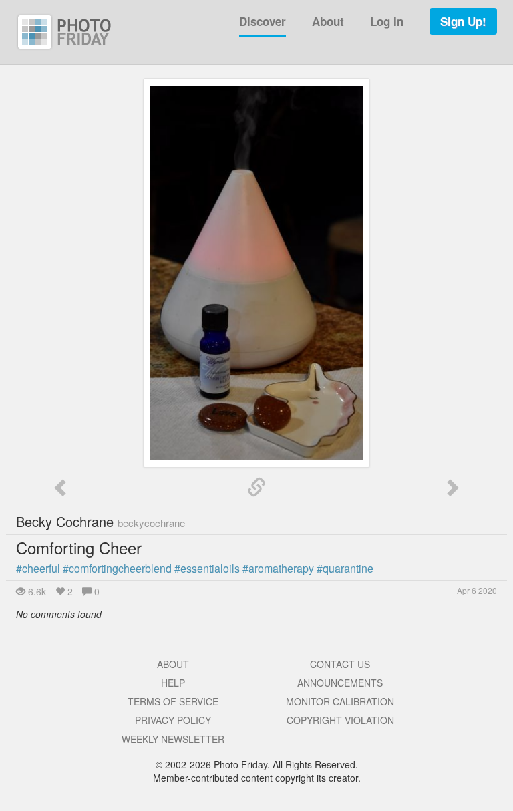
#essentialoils (207, 568)
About (328, 21)
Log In (386, 21)
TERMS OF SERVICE (173, 701)
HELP (173, 682)
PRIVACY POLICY (173, 720)
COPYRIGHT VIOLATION (340, 720)
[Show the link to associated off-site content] (256, 487)
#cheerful (38, 568)
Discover (262, 21)
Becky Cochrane (100, 521)
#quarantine (345, 568)
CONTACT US (340, 664)
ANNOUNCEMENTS (340, 682)
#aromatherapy (278, 568)
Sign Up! (463, 21)
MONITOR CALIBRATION (340, 701)
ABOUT (173, 664)
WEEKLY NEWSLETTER (173, 739)
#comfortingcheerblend (117, 568)
